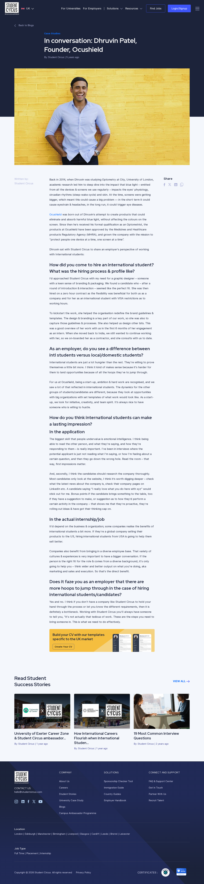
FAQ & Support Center (161, 781)
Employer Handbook (115, 800)
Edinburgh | (31, 833)
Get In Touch (156, 787)
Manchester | (45, 833)
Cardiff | (96, 833)
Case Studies (52, 33)
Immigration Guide (114, 787)
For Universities (70, 8)
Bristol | (114, 833)
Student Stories (67, 794)
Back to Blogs (26, 25)
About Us (64, 781)
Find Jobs (155, 8)
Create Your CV (63, 646)
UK (30, 8)
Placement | (33, 853)
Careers (63, 787)
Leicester (124, 833)
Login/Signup (179, 8)
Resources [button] (134, 8)
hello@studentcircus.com (28, 791)
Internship (45, 853)
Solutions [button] (115, 8)
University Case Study (71, 800)
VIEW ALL (179, 681)
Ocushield (55, 214)
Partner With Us (157, 794)
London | (19, 833)
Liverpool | (73, 833)
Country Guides (112, 794)
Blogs (62, 806)
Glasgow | (85, 833)
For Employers (92, 8)
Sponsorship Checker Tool (118, 781)
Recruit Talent (156, 800)
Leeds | (105, 833)
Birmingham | (60, 833)
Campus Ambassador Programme (77, 813)
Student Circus (56, 57)
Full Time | (20, 853)
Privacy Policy (83, 872)
